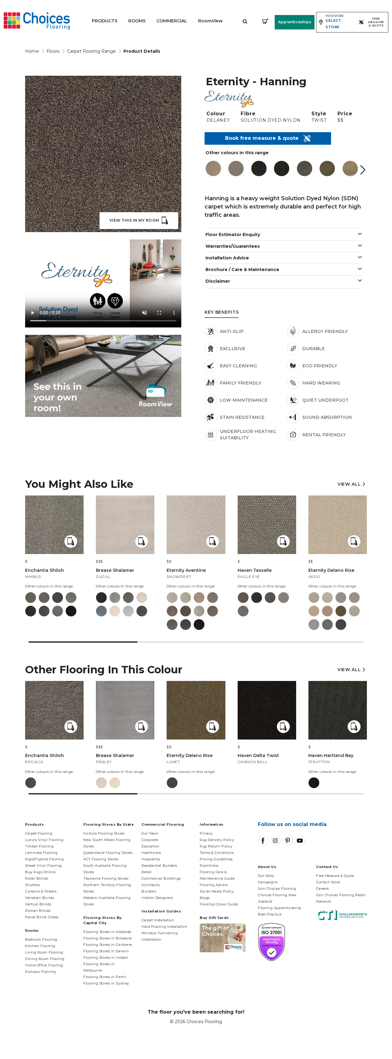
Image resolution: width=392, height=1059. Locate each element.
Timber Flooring (39, 846)
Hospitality (150, 859)
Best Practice (269, 914)
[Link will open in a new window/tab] (263, 840)
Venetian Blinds (39, 898)
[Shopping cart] (265, 21)
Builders (148, 891)
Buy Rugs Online (40, 872)
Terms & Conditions (217, 853)
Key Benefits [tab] (222, 312)
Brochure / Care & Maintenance (242, 269)
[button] (363, 169)
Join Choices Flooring (277, 888)
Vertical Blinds (38, 904)
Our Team (149, 833)
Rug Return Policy (216, 846)
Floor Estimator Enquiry (232, 234)
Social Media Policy (217, 891)
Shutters (32, 885)
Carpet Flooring (38, 833)
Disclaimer (217, 281)
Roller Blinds (36, 878)
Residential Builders (159, 865)
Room (210, 21)
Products (104, 21)
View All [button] (349, 484)
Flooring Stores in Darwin (106, 951)
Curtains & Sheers (40, 891)
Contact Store (328, 882)
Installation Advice (227, 258)
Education (150, 846)
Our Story (266, 876)
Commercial (171, 21)
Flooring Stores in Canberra (107, 944)
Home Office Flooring (44, 965)
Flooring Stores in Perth (104, 977)
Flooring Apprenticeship (279, 908)
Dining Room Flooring (45, 959)
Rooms (136, 21)
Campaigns (268, 882)
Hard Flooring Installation (164, 926)
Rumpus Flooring (40, 971)
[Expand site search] (245, 21)
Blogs (205, 898)
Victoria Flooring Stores (104, 833)
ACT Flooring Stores (100, 859)
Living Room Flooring (44, 952)
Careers (322, 888)
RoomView (209, 865)
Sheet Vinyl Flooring (43, 865)
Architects (150, 885)
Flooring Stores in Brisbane (107, 938)
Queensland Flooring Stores (107, 853)
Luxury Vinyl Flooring (44, 840)
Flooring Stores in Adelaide (107, 932)
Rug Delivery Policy (217, 840)
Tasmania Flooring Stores (105, 878)
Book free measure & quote (264, 138)
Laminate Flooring (41, 853)
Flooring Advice (214, 885)
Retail (146, 872)
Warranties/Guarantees (232, 246)
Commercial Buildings (161, 878)
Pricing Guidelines (216, 859)
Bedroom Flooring (41, 939)
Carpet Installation (157, 920)
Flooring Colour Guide (219, 904)
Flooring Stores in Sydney (106, 983)
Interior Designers (157, 898)
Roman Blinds (38, 910)
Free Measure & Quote (335, 876)
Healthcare (151, 853)
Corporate (149, 840)
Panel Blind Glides (41, 917)
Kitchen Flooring (40, 946)
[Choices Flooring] (37, 21)
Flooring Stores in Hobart (105, 957)
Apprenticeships (294, 22)
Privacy (206, 833)
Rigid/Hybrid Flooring (44, 859)
